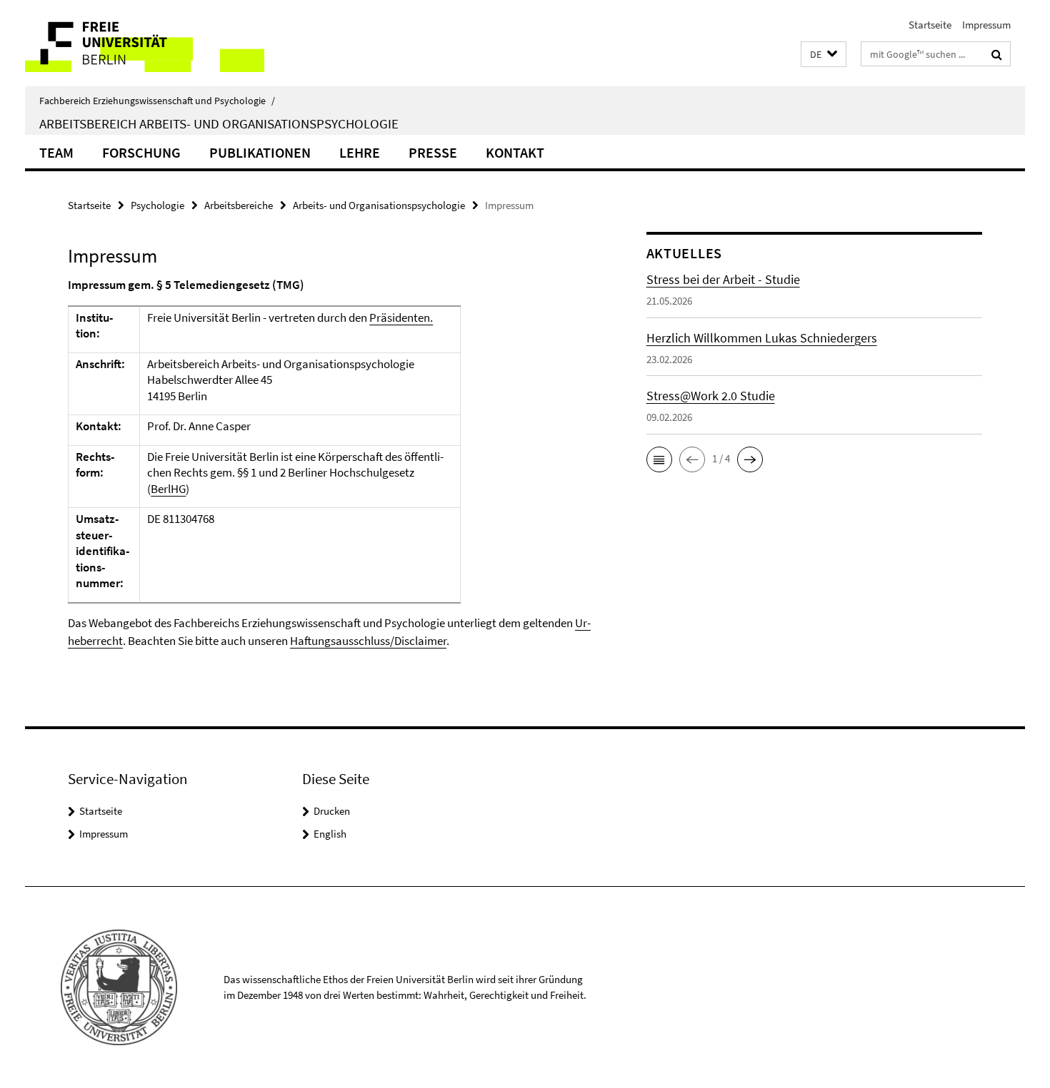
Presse (433, 152)
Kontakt (515, 152)
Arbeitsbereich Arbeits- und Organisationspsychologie (219, 123)
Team (56, 152)
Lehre (359, 152)
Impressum (986, 24)
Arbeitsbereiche (238, 205)
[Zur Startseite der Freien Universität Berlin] (144, 43)
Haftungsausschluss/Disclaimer (368, 641)
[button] (823, 54)
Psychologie (157, 205)
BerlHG (168, 489)
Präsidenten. (401, 317)
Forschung (141, 152)
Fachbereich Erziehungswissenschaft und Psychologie (157, 101)
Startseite (930, 24)
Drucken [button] (332, 811)
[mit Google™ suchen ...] (997, 54)
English (330, 833)
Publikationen (260, 152)
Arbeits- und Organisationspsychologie (379, 205)
